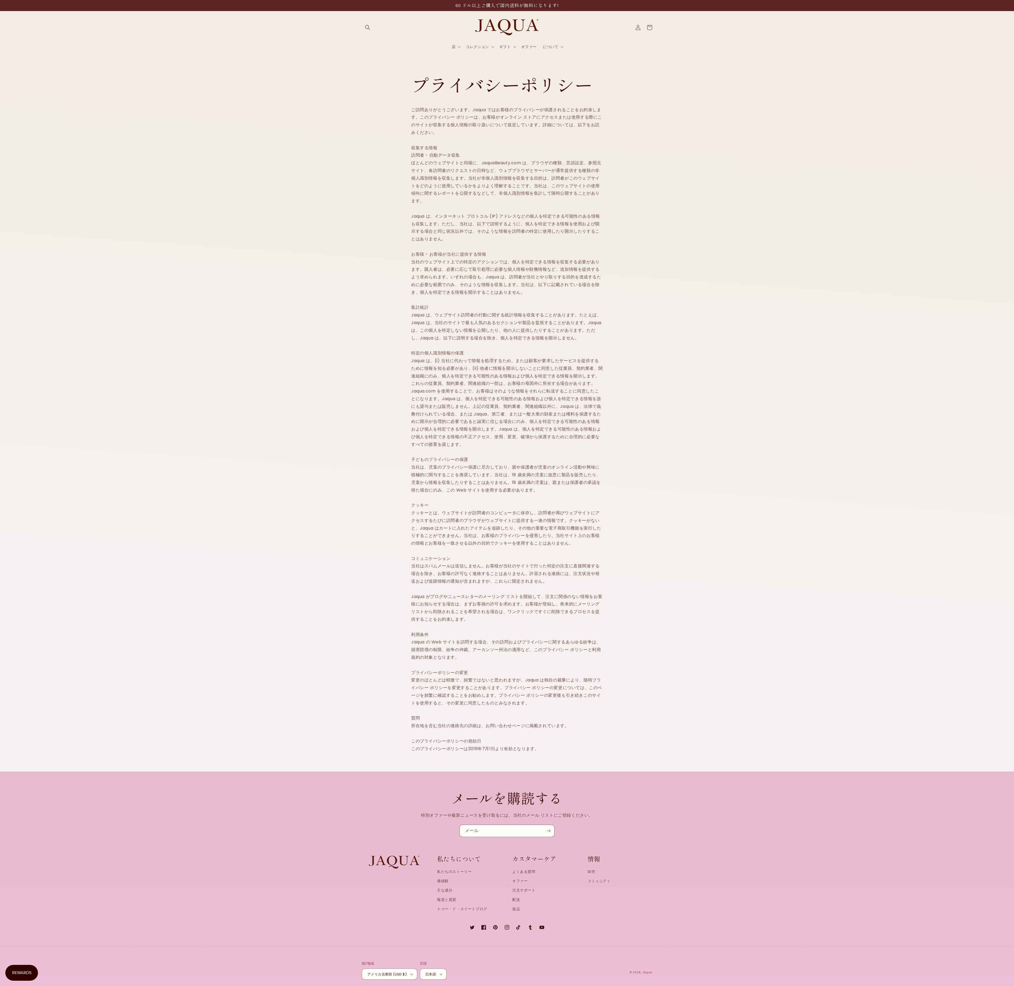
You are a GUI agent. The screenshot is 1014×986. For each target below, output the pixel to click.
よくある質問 (524, 871)
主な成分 (444, 890)
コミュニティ (599, 881)
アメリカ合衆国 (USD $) (387, 974)
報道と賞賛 (446, 899)
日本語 (430, 974)
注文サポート (524, 890)
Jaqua (647, 972)
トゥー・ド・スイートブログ (462, 909)
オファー (520, 881)
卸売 (591, 871)
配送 (516, 899)
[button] (367, 27)
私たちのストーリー (454, 871)
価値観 (443, 881)
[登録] (548, 831)
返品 (516, 909)
